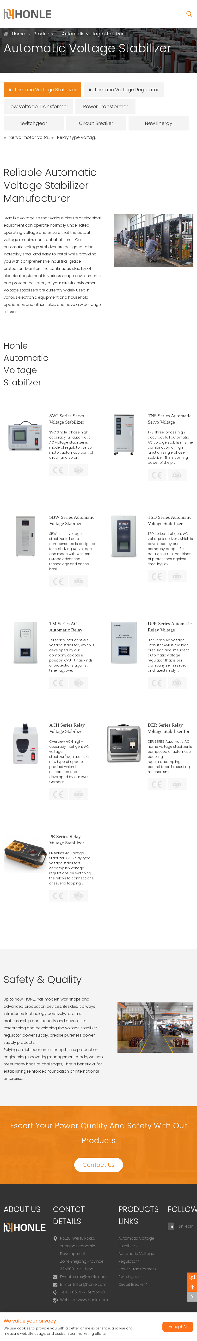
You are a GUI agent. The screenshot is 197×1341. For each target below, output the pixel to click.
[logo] (27, 13)
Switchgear (33, 123)
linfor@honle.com (89, 1284)
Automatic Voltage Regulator (123, 89)
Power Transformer (105, 106)
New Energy (158, 123)
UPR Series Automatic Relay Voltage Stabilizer (170, 630)
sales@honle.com (90, 1276)
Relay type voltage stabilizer (87, 137)
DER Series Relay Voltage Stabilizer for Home (169, 731)
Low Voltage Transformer (38, 106)
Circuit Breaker (96, 123)
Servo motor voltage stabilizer (41, 137)
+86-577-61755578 (87, 1292)
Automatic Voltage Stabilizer (42, 89)
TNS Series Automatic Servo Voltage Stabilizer (169, 422)
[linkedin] (171, 1226)
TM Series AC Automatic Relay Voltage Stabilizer (66, 630)
